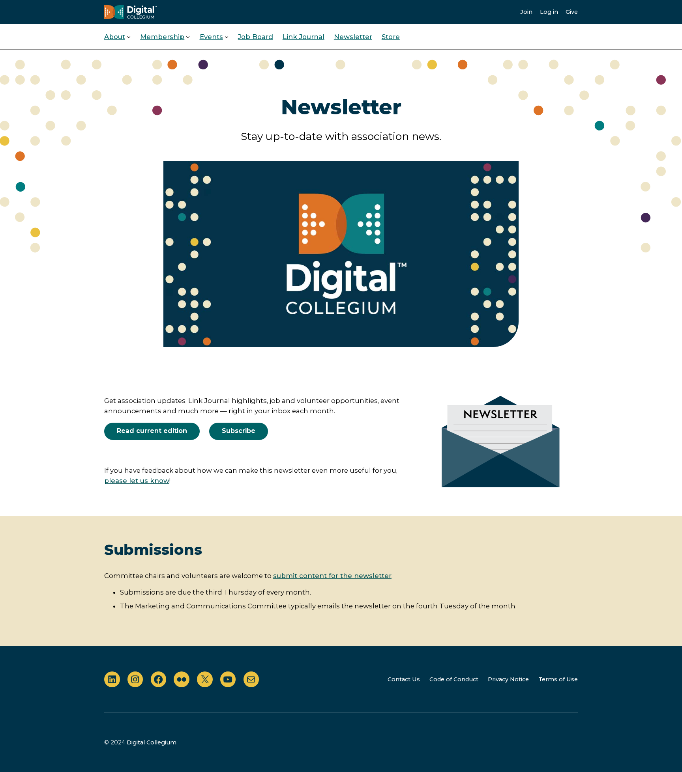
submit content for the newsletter (332, 576)
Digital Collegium (151, 742)
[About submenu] (129, 37)
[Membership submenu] (188, 37)
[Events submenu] (227, 37)
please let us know (136, 481)
